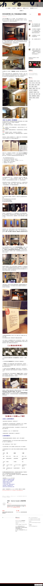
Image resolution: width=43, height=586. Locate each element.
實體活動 (30, 88)
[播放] (29, 67)
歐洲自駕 (35, 92)
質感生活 (34, 97)
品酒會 (32, 86)
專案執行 (34, 88)
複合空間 (24, 496)
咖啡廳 (38, 84)
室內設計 (36, 86)
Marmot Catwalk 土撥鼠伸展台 (7, 15)
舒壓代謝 (21, 496)
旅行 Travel (31, 90)
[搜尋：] (33, 14)
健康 (29, 84)
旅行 (39, 88)
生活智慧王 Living (19, 8)
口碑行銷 (33, 84)
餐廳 (29, 99)
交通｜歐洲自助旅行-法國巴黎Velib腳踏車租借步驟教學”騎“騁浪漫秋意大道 (36, 25)
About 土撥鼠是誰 (8, 8)
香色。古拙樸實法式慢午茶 (36, 39)
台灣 (35, 84)
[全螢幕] (39, 67)
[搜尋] (40, 1)
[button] (10, 83)
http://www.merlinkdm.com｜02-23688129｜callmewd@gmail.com (12, 490)
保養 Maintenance (13, 496)
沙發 (38, 92)
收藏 (36, 88)
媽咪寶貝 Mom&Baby (26, 8)
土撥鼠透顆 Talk (21, 10)
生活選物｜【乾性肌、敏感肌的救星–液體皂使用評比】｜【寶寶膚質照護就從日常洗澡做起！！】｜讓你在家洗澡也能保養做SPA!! (36, 51)
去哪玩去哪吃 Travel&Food (33, 8)
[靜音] (38, 67)
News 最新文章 (14, 8)
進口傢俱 (37, 97)
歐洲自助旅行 (31, 92)
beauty (5, 496)
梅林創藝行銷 (35, 90)
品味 (29, 86)
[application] (35, 64)
